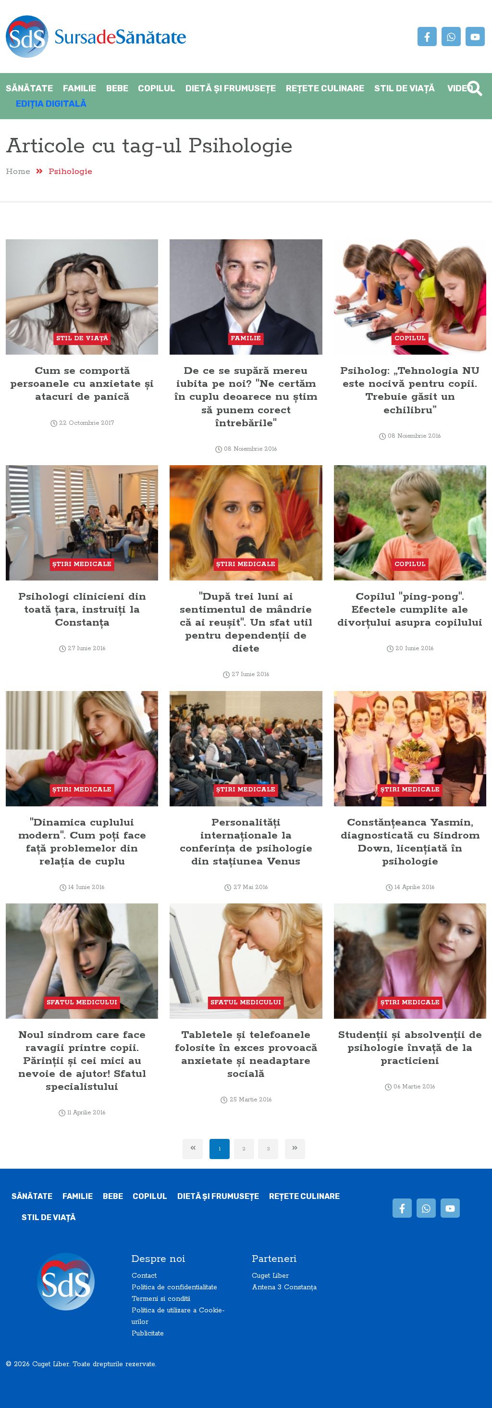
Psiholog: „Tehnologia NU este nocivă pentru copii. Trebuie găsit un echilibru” (410, 390)
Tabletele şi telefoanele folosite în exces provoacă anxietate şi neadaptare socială (246, 1054)
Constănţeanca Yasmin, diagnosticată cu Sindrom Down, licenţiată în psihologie (410, 842)
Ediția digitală (51, 104)
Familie (79, 88)
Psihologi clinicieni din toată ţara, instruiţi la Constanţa (82, 609)
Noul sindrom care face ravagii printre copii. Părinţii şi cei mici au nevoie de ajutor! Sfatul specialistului (82, 1060)
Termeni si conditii (161, 1299)
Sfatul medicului (82, 1003)
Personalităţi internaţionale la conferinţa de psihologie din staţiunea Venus (246, 842)
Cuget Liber (270, 1276)
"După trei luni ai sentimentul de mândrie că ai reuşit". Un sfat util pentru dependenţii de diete (246, 622)
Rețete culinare (325, 88)
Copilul (156, 88)
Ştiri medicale (81, 564)
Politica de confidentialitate (174, 1287)
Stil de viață (404, 88)
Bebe (117, 88)
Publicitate (148, 1333)
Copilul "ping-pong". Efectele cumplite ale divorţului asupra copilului (409, 609)
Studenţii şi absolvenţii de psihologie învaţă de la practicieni (410, 1047)
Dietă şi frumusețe (230, 88)
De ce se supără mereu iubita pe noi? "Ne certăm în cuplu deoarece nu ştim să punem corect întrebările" (245, 396)
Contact (144, 1276)
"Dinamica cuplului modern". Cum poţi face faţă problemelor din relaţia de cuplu (82, 842)
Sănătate (29, 88)
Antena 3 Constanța (284, 1287)
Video (460, 88)
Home (18, 171)
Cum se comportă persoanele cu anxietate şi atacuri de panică (82, 383)
